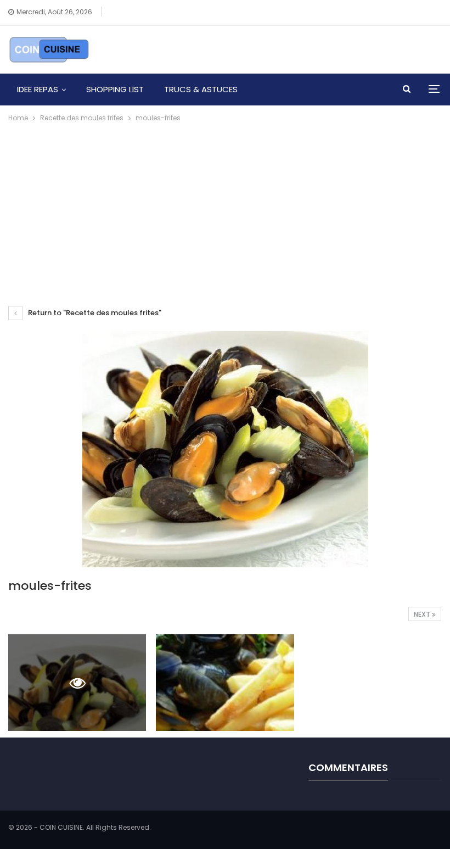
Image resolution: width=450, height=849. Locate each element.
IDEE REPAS (37, 89)
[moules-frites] (225, 682)
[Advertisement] (225, 206)
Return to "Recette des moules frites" (93, 313)
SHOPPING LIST (115, 89)
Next (423, 614)
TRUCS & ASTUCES (201, 89)
